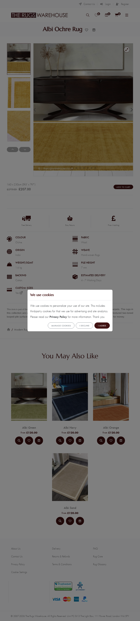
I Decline (84, 325)
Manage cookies (61, 325)
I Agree (102, 325)
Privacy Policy (58, 316)
